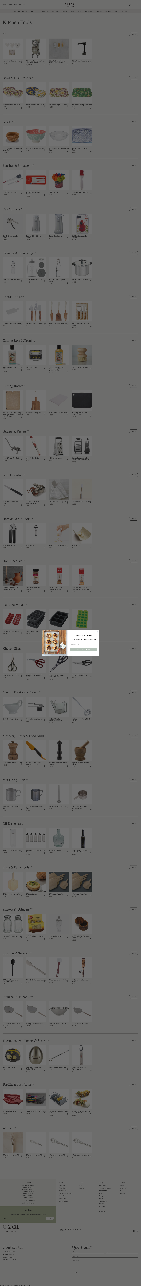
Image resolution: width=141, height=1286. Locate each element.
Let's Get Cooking (83, 649)
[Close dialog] (97, 632)
